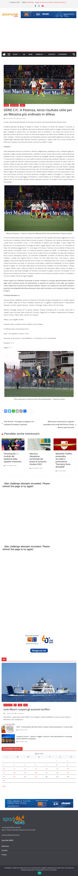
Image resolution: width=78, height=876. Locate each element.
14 (46, 769)
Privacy (4, 855)
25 (14, 777)
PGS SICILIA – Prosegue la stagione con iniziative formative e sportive (19, 423)
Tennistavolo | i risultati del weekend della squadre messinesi (12, 457)
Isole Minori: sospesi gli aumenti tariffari (26, 709)
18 (14, 773)
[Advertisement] (39, 36)
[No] (75, 871)
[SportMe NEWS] (4, 54)
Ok (39, 873)
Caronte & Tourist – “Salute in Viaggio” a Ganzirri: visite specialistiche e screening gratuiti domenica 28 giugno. (44, 738)
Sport (15, 54)
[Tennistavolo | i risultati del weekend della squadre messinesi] (13, 440)
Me (24, 54)
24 (4, 777)
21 (46, 773)
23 (68, 773)
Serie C (22, 105)
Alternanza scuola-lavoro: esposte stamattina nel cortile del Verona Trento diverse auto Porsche (58, 424)
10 (4, 769)
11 (14, 769)
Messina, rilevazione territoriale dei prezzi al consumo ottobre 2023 (38, 459)
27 (36, 777)
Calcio (6, 105)
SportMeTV (62, 54)
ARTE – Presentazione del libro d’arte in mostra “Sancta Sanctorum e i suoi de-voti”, (44, 727)
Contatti (51, 54)
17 (4, 773)
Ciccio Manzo (20, 713)
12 (25, 769)
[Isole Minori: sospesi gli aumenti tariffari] (39, 682)
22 (57, 773)
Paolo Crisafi (22, 118)
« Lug (3, 786)
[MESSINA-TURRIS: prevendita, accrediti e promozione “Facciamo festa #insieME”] (65, 440)
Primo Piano (14, 105)
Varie (25, 705)
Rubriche (39, 54)
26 (25, 777)
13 (36, 769)
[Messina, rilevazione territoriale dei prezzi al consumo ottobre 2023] (39, 440)
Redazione (5, 846)
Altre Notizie (8, 705)
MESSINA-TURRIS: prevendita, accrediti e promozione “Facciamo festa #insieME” (64, 460)
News (30, 54)
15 (57, 769)
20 (36, 773)
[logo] (14, 815)
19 (25, 773)
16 (68, 769)
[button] (19, 54)
